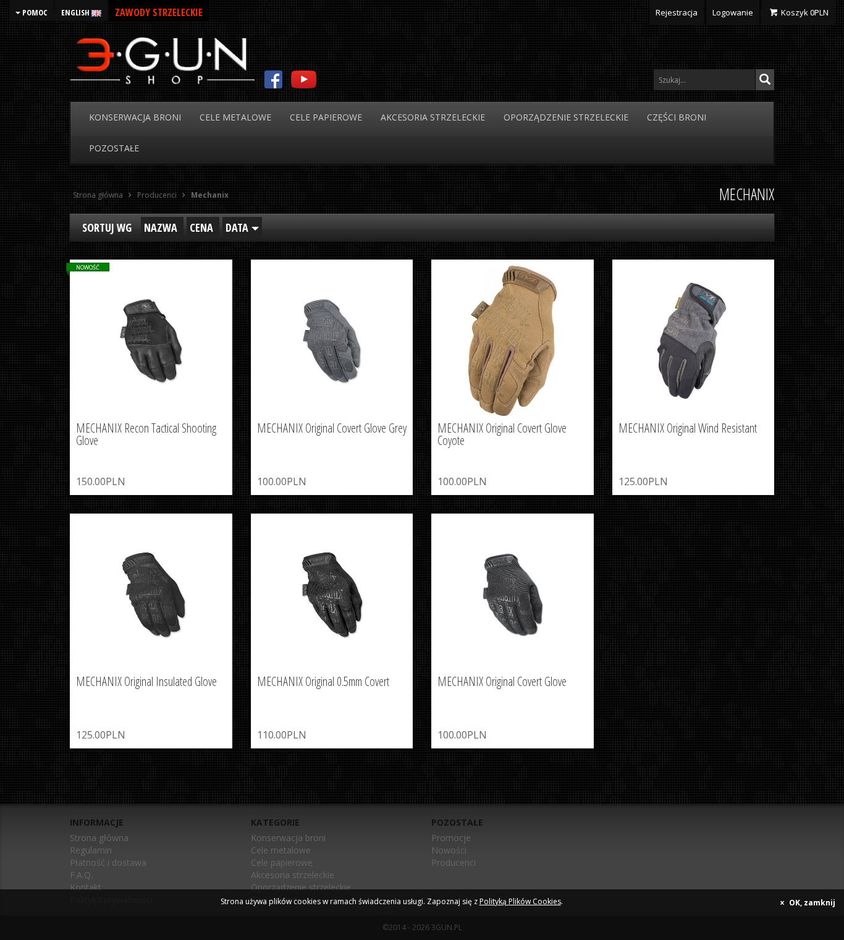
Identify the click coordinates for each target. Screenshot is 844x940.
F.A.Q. (81, 875)
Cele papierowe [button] (326, 117)
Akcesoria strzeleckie (292, 875)
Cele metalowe (281, 850)
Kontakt (85, 887)
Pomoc (34, 12)
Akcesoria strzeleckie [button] (433, 117)
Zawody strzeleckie (159, 12)
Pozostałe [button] (114, 148)
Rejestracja (677, 12)
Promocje (451, 838)
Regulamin (91, 850)
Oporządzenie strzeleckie (301, 887)
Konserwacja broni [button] (135, 117)
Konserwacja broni (288, 838)
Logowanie (732, 12)
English (76, 12)
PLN (805, 12)
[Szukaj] (765, 79)
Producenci (453, 862)
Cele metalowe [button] (235, 117)
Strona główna (99, 838)
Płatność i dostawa (108, 862)
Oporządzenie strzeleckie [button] (566, 117)
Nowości (448, 850)
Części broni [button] (676, 117)
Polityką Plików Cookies (520, 901)
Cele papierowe (282, 862)
